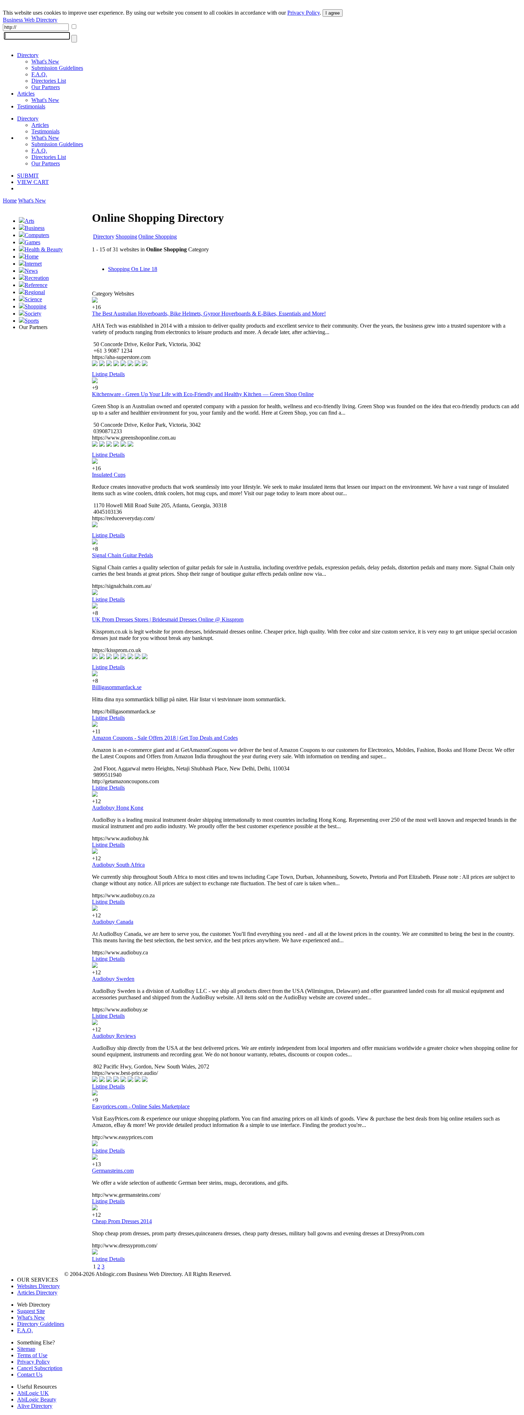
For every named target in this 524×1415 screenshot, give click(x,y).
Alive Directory (34, 1406)
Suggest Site (31, 1311)
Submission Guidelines (57, 68)
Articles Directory (37, 1293)
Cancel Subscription (39, 1368)
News (31, 271)
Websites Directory (38, 1286)
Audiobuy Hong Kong (117, 808)
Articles (26, 94)
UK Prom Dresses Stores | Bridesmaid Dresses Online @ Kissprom (167, 619)
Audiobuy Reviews (114, 1036)
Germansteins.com (113, 1171)
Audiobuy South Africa (118, 865)
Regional (35, 292)
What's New (45, 61)
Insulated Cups (108, 475)
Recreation (37, 278)
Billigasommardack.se (117, 687)
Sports (32, 321)
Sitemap (26, 1349)
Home (10, 201)
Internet (33, 264)
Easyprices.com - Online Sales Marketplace (141, 1106)
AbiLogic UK (33, 1393)
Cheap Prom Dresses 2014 (122, 1221)
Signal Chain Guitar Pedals (122, 555)
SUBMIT (28, 176)
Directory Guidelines (40, 1324)
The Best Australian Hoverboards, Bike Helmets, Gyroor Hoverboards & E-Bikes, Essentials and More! (209, 314)
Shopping (35, 306)
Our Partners (45, 87)
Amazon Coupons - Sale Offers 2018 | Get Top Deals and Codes (165, 738)
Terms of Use (32, 1355)
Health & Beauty (44, 249)
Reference (36, 285)
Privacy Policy (303, 13)
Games (32, 242)
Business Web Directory (30, 20)
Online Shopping (157, 237)
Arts (29, 221)
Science (33, 299)
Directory (27, 55)
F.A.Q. (39, 74)
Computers (37, 235)
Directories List (48, 81)
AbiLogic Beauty (36, 1399)
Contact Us (29, 1375)
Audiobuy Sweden (113, 979)
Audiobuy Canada (112, 922)
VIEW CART (33, 182)
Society (33, 314)
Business (35, 228)
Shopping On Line (132, 269)
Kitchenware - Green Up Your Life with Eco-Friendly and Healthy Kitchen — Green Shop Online (203, 394)
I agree (332, 13)
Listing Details (108, 374)
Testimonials (31, 106)
